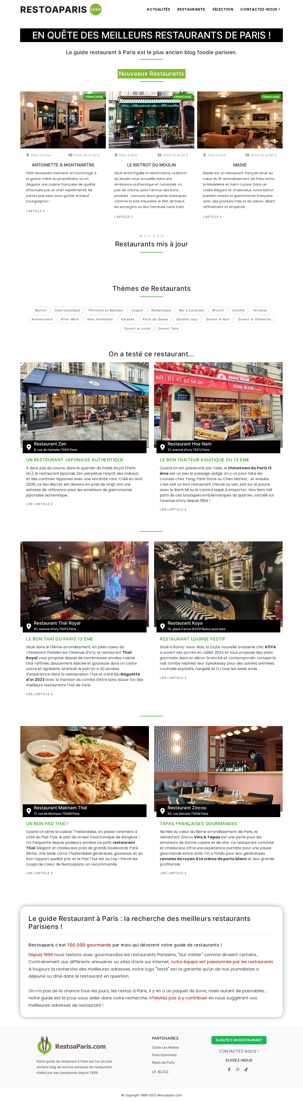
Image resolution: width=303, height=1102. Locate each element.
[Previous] (14, 162)
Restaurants (191, 9)
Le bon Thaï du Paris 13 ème (60, 638)
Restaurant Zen (50, 444)
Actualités (158, 9)
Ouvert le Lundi (137, 328)
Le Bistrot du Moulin (151, 164)
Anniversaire (42, 319)
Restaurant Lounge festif (193, 638)
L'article (34, 211)
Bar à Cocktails (191, 310)
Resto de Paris (163, 1062)
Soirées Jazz (187, 319)
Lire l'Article (38, 504)
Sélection (222, 9)
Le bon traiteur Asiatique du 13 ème (205, 459)
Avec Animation (100, 319)
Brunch (218, 310)
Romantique (161, 310)
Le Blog (160, 1071)
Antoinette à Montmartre (63, 164)
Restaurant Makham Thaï (60, 808)
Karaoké (128, 319)
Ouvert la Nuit (218, 319)
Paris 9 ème (128, 155)
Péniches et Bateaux (106, 310)
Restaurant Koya (185, 623)
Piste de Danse (155, 319)
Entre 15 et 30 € (175, 155)
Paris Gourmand (164, 1055)
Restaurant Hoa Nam (190, 444)
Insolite (238, 310)
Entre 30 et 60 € (87, 155)
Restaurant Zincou (187, 808)
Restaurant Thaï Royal (57, 623)
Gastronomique (67, 310)
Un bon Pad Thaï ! (47, 823)
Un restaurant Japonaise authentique (75, 459)
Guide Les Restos (165, 1047)
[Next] (289, 162)
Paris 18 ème (41, 155)
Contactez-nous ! (260, 9)
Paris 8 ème (217, 155)
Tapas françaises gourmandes (198, 823)
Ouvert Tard (168, 328)
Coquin (137, 310)
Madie (240, 164)
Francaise (94, 97)
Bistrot (41, 310)
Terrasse (260, 310)
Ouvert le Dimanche (254, 319)
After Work (70, 319)
